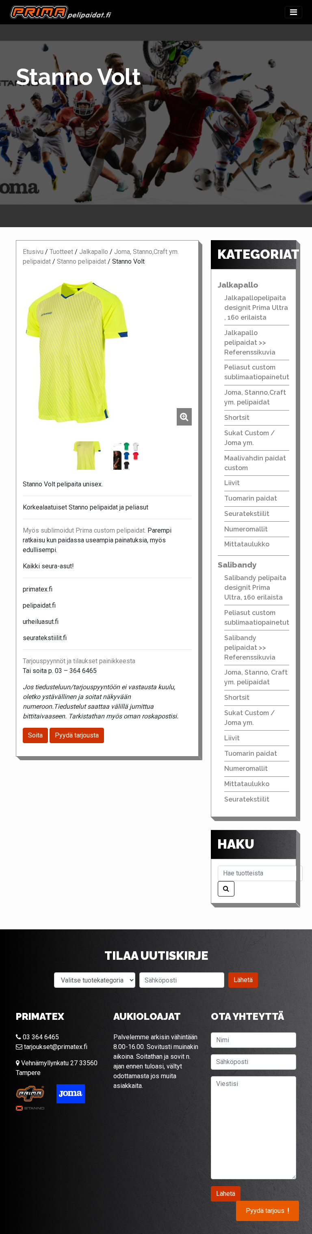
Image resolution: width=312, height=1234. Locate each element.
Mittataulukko (246, 544)
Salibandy (237, 564)
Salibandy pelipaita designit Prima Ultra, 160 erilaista (255, 587)
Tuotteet (61, 252)
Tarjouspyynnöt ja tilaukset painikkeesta (79, 661)
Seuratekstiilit (246, 514)
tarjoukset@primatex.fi (54, 1047)
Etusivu (33, 252)
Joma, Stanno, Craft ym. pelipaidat (256, 677)
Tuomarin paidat (250, 498)
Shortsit (236, 417)
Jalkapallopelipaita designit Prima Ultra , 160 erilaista (256, 307)
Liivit (232, 483)
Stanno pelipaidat (81, 261)
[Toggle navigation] (293, 12)
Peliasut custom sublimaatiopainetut (256, 372)
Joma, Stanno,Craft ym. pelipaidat (255, 397)
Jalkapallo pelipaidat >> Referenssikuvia (249, 342)
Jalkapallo (93, 252)
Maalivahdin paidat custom (255, 463)
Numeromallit (246, 529)
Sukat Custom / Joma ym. (249, 438)
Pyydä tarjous (267, 1211)
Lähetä (243, 980)
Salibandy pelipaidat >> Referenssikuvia (249, 647)
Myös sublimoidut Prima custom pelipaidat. (84, 530)
